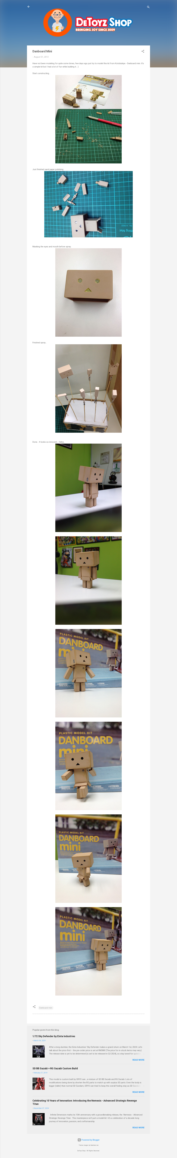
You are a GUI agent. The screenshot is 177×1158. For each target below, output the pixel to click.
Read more (138, 1060)
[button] (143, 52)
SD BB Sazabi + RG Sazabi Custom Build (55, 1068)
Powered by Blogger (90, 1140)
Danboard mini (45, 1008)
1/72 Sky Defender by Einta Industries (53, 1036)
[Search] (148, 7)
